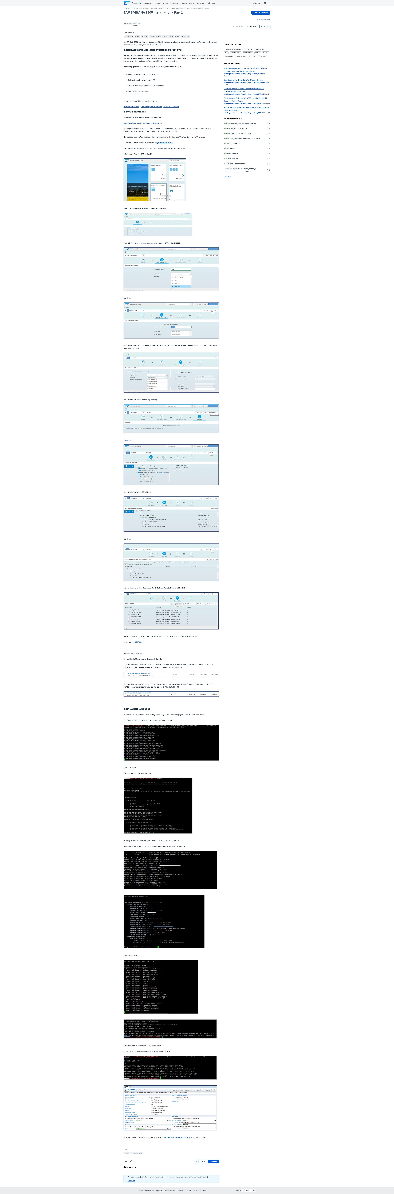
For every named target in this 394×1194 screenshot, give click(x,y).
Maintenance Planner (165, 143)
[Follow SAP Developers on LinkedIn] (254, 1190)
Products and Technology (152, 3)
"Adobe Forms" (259, 49)
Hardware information (131, 107)
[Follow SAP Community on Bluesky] (247, 1190)
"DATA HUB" (252, 56)
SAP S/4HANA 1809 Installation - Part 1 (153, 12)
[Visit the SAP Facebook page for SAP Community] (243, 1190)
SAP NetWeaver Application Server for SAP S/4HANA (164, 36)
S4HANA (126, 1153)
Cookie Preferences (200, 1190)
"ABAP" (249, 49)
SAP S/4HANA (185, 36)
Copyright (158, 1190)
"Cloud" (265, 52)
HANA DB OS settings (171, 107)
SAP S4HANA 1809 (137, 1153)
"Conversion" (228, 56)
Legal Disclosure (169, 1190)
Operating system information (151, 107)
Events (191, 3)
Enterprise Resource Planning (159, 8)
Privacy (141, 1190)
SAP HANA (144, 36)
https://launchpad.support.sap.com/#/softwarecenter (143, 123)
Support (188, 1190)
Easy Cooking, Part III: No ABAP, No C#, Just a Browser (243, 80)
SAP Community (128, 8)
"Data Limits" (262, 56)
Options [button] (252, 16)
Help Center (200, 3)
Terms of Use (149, 1190)
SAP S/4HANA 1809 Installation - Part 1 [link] (198, 8)
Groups (165, 3)
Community (136, 3)
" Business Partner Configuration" (234, 49)
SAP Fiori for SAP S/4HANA (131, 36)
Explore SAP (257, 3)
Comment (131, 1181)
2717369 (138, 642)
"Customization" (240, 56)
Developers (175, 3)
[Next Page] (248, 58)
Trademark (180, 1190)
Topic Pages (211, 3)
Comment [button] (213, 1161)
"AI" (226, 52)
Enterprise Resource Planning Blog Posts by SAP (243, 94)
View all (227, 177)
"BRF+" (257, 52)
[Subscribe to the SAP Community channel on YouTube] (250, 1190)
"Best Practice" (247, 52)
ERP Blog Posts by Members (177, 8)
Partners (184, 3)
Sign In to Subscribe (261, 12)
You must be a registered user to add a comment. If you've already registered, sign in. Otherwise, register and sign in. (169, 1177)
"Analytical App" (235, 52)
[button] (261, 26)
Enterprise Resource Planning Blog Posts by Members (245, 74)
